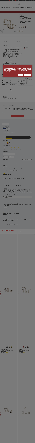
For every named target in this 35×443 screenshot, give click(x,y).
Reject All (20, 74)
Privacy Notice (8, 71)
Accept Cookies (27, 74)
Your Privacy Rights (7, 74)
